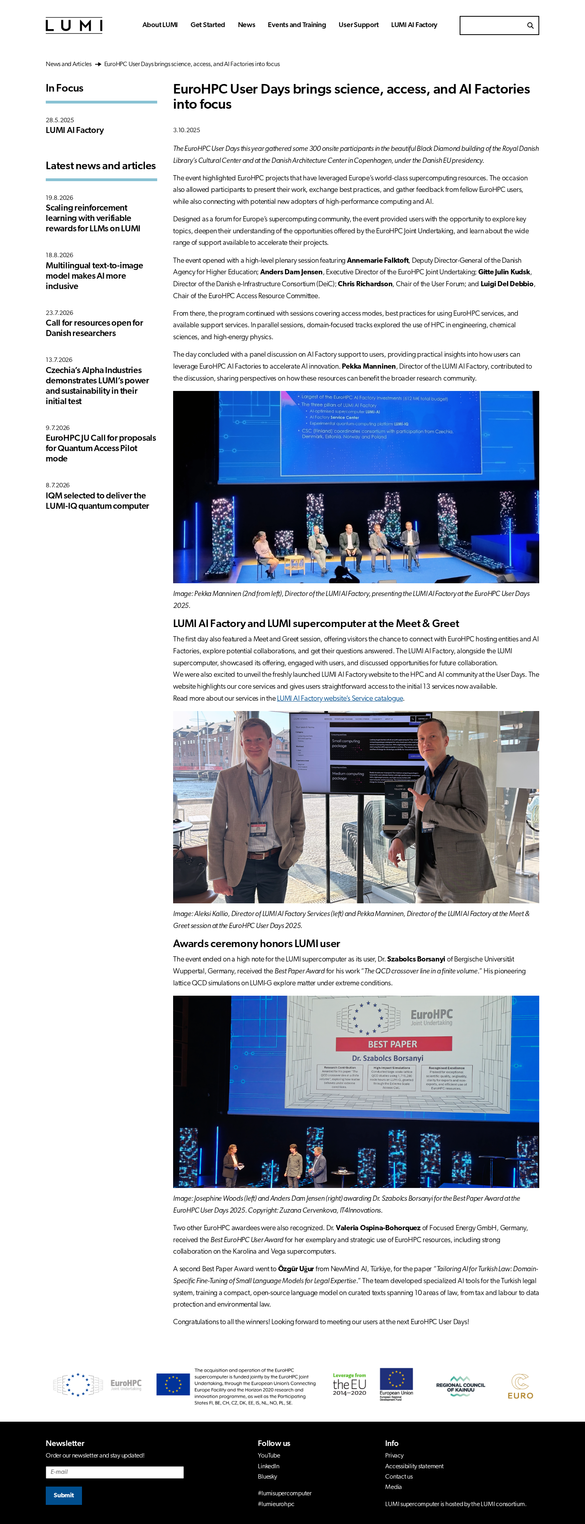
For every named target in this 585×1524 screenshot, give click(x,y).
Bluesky (267, 1477)
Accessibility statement (414, 1466)
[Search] (530, 25)
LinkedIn (268, 1466)
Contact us (399, 1477)
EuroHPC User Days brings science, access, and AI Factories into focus (191, 64)
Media (393, 1487)
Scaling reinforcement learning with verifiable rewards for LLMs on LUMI (93, 218)
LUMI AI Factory (414, 25)
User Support (358, 25)
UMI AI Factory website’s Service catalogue (341, 699)
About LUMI (160, 25)
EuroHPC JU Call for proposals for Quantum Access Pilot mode (101, 448)
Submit (64, 1496)
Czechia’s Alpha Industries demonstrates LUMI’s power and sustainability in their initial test (97, 386)
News (246, 25)
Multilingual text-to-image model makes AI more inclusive (94, 276)
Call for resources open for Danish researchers (94, 328)
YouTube (269, 1456)
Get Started (208, 25)
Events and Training (297, 25)
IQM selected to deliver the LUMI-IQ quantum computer (97, 501)
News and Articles (70, 64)
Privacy (394, 1456)
